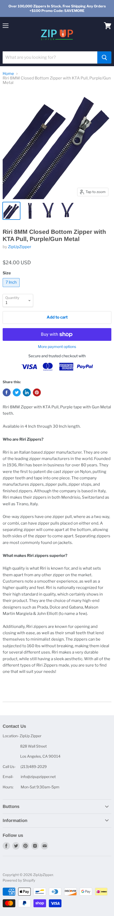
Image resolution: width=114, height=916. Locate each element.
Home (8, 74)
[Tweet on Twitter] (17, 392)
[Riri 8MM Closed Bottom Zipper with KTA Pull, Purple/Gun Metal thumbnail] (11, 210)
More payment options (57, 347)
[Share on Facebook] (7, 392)
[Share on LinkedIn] (27, 392)
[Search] (104, 57)
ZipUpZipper (19, 246)
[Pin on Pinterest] (37, 392)
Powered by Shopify (19, 880)
